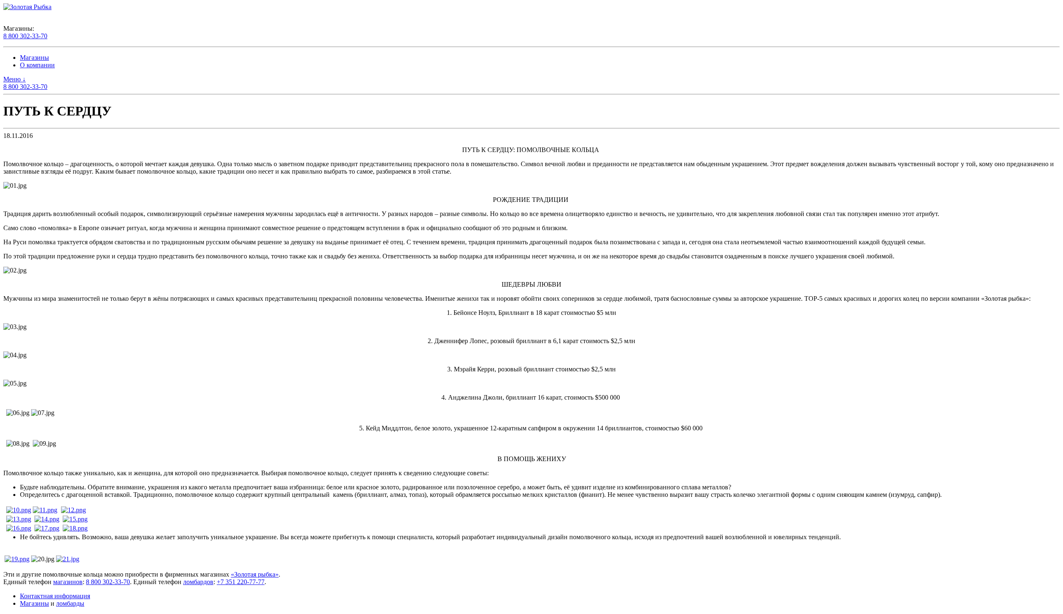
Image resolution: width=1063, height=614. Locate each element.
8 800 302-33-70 (25, 35)
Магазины (34, 57)
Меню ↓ (14, 79)
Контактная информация (55, 595)
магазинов (68, 581)
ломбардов (198, 581)
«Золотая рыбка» (255, 574)
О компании (37, 65)
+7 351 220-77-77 (241, 581)
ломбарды (70, 603)
